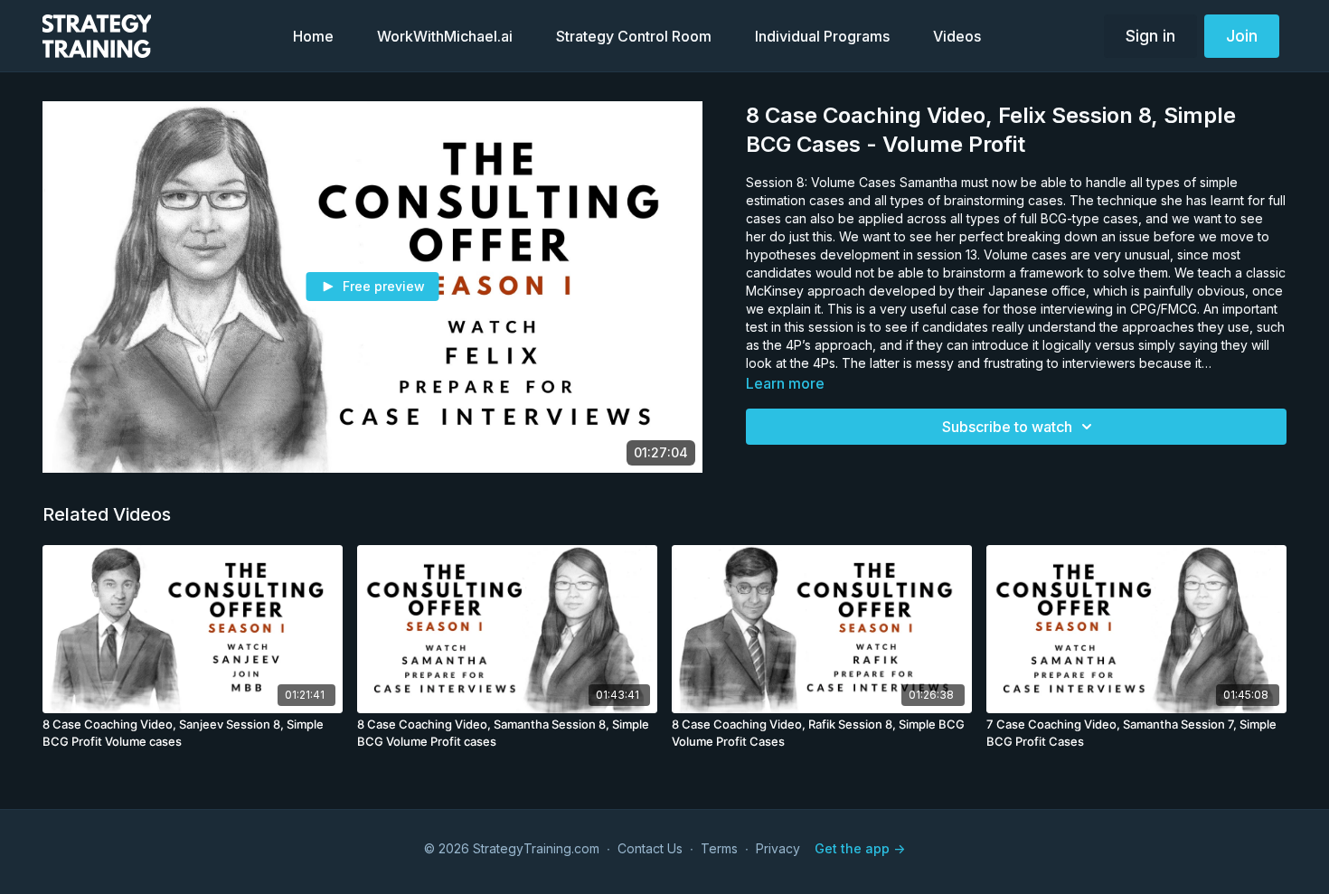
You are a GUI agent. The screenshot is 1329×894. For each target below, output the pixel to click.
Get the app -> (860, 848)
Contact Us (650, 848)
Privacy (778, 848)
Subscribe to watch (1007, 427)
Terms (719, 848)
